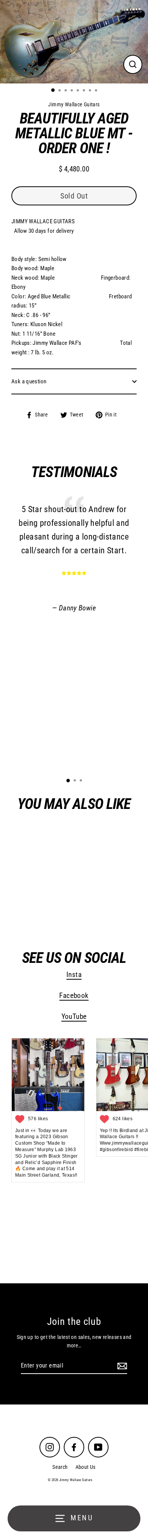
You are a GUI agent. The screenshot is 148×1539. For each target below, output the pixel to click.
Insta (74, 974)
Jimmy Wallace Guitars (56, 906)
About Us (86, 1467)
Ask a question (28, 381)
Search (60, 1467)
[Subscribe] (121, 1366)
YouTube (74, 1016)
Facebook (73, 995)
